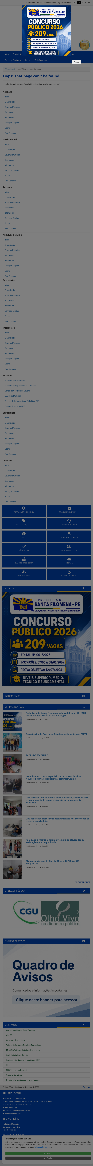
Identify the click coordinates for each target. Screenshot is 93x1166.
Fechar (76, 62)
